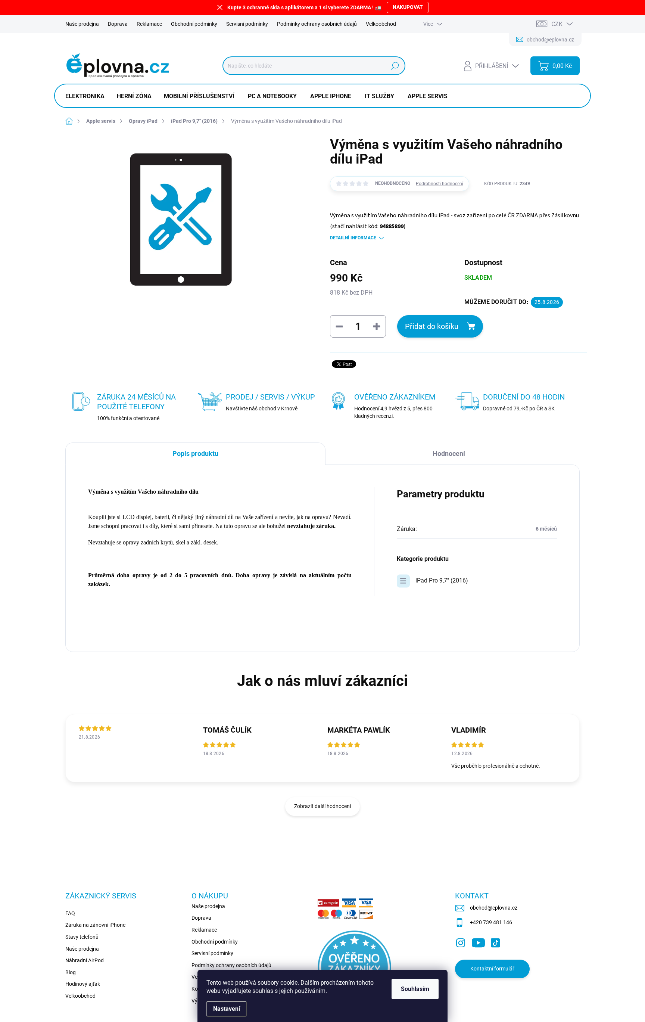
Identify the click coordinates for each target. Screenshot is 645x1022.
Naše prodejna (82, 24)
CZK (557, 24)
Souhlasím (415, 989)
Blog (70, 972)
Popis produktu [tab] (195, 453)
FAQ (70, 913)
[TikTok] (495, 941)
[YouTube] (478, 941)
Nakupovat (408, 7)
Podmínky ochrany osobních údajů (317, 24)
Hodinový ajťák (82, 984)
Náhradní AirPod (84, 960)
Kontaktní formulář (492, 969)
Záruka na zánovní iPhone (95, 925)
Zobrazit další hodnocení (322, 806)
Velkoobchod (381, 24)
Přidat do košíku (431, 326)
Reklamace (149, 24)
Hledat (394, 66)
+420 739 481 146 (491, 922)
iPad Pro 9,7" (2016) (441, 580)
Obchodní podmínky (194, 24)
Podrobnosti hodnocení (439, 183)
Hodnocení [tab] (449, 453)
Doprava (118, 24)
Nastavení (226, 1008)
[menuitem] (87, 96)
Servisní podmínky (247, 24)
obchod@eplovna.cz (493, 908)
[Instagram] (460, 941)
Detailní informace (353, 237)
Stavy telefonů (82, 937)
